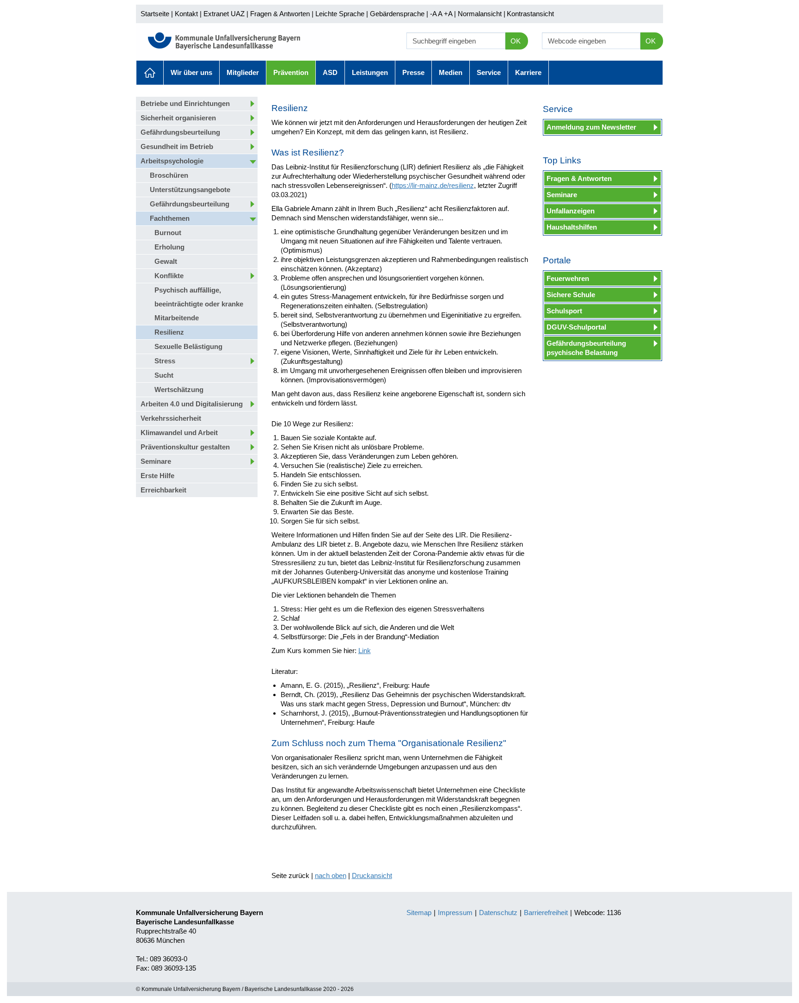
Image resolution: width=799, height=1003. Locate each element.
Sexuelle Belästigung (188, 346)
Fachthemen (170, 218)
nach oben (330, 875)
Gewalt (165, 261)
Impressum (455, 912)
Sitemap (418, 912)
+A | (449, 14)
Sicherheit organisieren (178, 118)
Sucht (163, 375)
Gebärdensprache (397, 14)
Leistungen (370, 72)
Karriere (528, 72)
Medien (450, 72)
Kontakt (186, 14)
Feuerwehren (568, 278)
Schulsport (564, 311)
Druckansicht (372, 875)
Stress (164, 361)
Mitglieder (243, 72)
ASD (330, 72)
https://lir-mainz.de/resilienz (433, 185)
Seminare (156, 461)
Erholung (169, 247)
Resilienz (169, 332)
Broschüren (169, 175)
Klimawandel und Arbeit (179, 432)
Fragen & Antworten (280, 14)
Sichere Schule (571, 295)
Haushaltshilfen (572, 227)
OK (515, 41)
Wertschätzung (178, 389)
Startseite (155, 14)
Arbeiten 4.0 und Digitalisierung (192, 404)
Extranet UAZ (224, 14)
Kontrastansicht (530, 14)
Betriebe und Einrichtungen (185, 103)
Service (489, 72)
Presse (413, 72)
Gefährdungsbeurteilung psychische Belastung (586, 347)
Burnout (167, 233)
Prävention (290, 72)
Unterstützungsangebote (190, 189)
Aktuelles (150, 72)
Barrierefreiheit (546, 912)
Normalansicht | (481, 14)
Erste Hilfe (157, 476)
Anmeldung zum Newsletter (591, 127)
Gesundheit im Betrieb (177, 146)
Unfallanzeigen (571, 211)
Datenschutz (498, 912)
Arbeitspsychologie (172, 161)
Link (364, 650)
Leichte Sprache (339, 14)
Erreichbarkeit (163, 490)
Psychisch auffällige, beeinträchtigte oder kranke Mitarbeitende (198, 304)
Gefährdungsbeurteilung (180, 132)
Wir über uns (191, 72)
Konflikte (169, 276)
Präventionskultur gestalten (185, 447)
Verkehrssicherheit (171, 418)
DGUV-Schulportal (576, 327)
